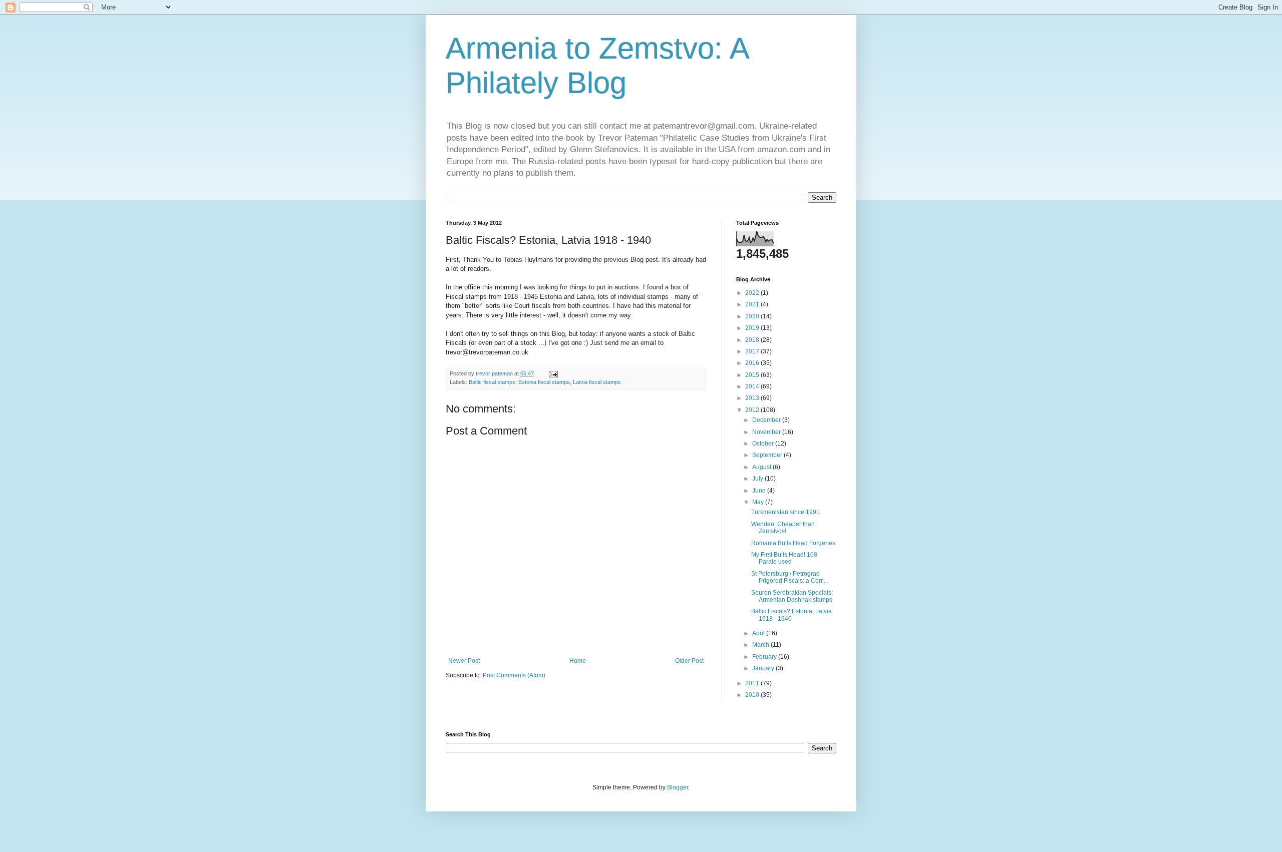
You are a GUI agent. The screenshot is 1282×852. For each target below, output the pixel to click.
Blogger (677, 787)
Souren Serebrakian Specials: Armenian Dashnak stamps (792, 596)
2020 (753, 316)
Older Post (689, 660)
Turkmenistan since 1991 (785, 512)
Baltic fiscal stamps (492, 382)
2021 (753, 304)
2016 (753, 362)
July (758, 478)
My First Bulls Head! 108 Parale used (784, 558)
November (767, 432)
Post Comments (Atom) (514, 675)
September (768, 455)
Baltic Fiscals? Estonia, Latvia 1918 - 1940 (791, 615)
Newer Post (464, 660)
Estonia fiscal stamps (544, 382)
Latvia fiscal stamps (597, 382)
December (767, 419)
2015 (753, 374)
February (765, 656)
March (761, 644)
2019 (753, 327)
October (763, 443)
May (758, 502)
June (759, 490)
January (764, 668)
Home (577, 660)
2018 (753, 339)
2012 (753, 409)
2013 (753, 397)
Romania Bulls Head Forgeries (793, 543)
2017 (753, 351)
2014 (753, 386)
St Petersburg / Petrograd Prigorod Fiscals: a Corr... (789, 577)
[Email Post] (552, 373)
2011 (753, 683)
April (759, 633)
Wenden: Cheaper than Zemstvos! (783, 528)
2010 (753, 694)
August (762, 467)
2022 (753, 292)
